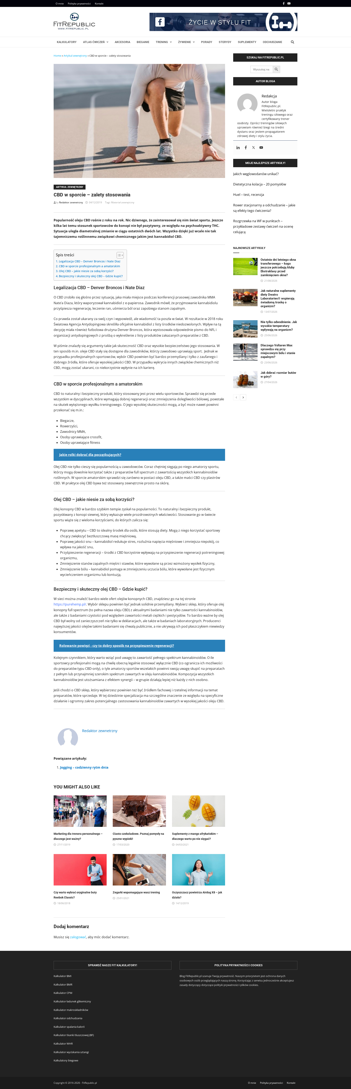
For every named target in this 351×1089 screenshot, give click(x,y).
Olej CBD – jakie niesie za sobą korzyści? (86, 271)
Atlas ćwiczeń (94, 42)
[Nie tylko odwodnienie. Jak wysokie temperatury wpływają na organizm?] (245, 323)
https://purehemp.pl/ (70, 604)
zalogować (78, 937)
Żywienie (184, 42)
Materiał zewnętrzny (122, 202)
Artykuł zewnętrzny (75, 55)
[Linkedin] (238, 148)
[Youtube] (289, 3)
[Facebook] (284, 3)
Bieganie (143, 42)
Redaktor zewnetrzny (71, 202)
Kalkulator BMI (63, 976)
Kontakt (99, 3)
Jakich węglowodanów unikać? (256, 174)
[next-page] (243, 397)
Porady (206, 42)
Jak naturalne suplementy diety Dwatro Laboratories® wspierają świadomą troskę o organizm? (278, 298)
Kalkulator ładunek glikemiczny (72, 1001)
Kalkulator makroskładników (71, 1010)
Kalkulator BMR (63, 984)
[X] (294, 3)
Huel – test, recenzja (248, 194)
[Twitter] (253, 148)
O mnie (60, 3)
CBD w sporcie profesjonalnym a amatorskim (89, 266)
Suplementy (247, 42)
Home (57, 55)
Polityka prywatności (79, 3)
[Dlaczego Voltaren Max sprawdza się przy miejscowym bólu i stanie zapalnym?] (245, 346)
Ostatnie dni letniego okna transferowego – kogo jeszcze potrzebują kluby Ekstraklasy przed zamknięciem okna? (278, 267)
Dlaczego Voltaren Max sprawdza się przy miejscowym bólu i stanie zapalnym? (278, 351)
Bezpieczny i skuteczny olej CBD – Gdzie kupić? (91, 276)
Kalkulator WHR (63, 1043)
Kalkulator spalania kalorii (69, 1027)
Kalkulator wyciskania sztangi (71, 1052)
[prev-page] (236, 397)
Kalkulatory (67, 42)
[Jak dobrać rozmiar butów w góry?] (245, 373)
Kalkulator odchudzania (68, 1018)
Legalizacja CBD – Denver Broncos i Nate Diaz (89, 261)
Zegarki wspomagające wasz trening (136, 892)
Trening (162, 42)
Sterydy (225, 42)
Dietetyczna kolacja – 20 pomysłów (259, 184)
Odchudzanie (272, 42)
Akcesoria (122, 42)
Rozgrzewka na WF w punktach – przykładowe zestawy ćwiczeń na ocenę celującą (263, 226)
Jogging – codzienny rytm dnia (84, 767)
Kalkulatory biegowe (66, 1060)
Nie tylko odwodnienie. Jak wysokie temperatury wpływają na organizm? (279, 326)
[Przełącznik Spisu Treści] (118, 255)
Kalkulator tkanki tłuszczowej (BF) (74, 1035)
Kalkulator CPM (63, 993)
